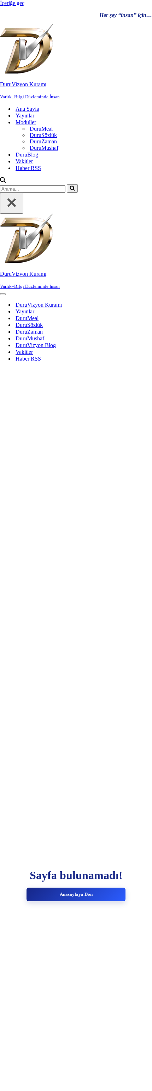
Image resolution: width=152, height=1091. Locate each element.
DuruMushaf (44, 148)
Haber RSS (28, 168)
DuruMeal (41, 129)
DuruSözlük (43, 135)
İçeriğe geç (12, 3)
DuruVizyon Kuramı (39, 305)
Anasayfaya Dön (76, 894)
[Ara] (3, 181)
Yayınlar (25, 116)
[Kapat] (11, 203)
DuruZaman (43, 141)
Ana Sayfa (27, 109)
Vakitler (24, 161)
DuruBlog (27, 155)
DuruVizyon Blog (36, 345)
